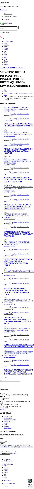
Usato (5, 62)
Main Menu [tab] (7, 459)
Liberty (6, 48)
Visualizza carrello (5, 453)
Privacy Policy (15, 447)
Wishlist (6, 19)
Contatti (6, 64)
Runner (6, 49)
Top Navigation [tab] (8, 461)
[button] (2, 24)
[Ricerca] (18, 27)
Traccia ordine (8, 418)
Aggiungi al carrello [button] (9, 111)
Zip (5, 51)
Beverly (6, 46)
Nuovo (6, 61)
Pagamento (14, 453)
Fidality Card (7, 428)
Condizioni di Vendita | (26, 447)
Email (1, 438)
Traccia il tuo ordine (10, 16)
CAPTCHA (3, 441)
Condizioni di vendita (10, 420)
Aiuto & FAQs (8, 416)
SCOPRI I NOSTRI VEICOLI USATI (11, 67)
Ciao (5, 255)
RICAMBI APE (8, 41)
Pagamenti (7, 421)
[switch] (30, 486)
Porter (5, 54)
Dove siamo (8, 14)
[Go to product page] (19, 108)
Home (5, 57)
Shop (5, 59)
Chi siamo (6, 426)
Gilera (5, 53)
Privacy (6, 423)
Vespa (5, 43)
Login (5, 424)
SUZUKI (6, 45)
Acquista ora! (3, 10)
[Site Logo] (6, 23)
